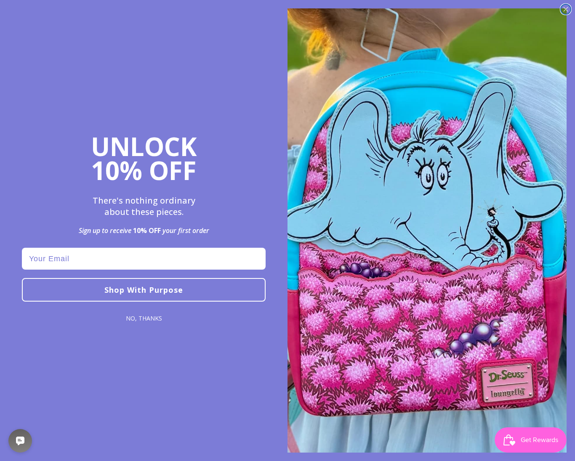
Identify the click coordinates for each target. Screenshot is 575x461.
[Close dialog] (566, 9)
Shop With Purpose (143, 290)
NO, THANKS (144, 318)
